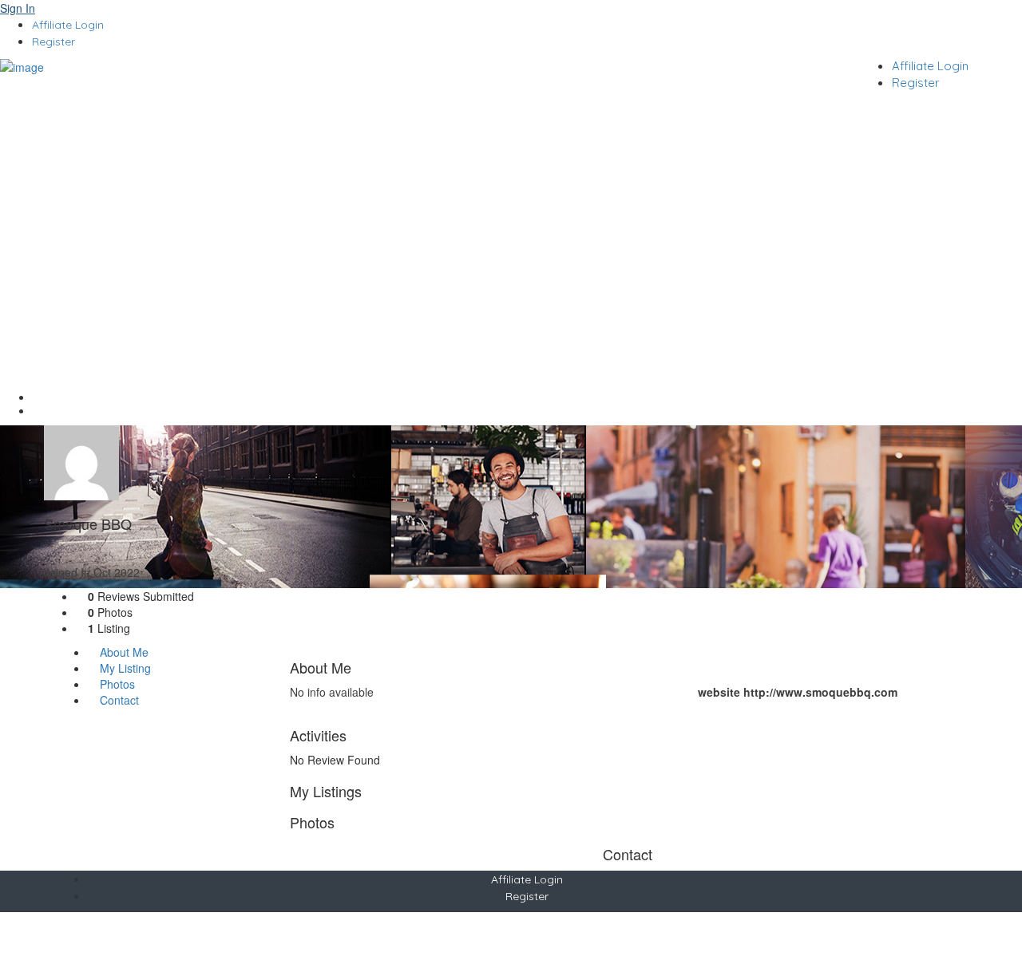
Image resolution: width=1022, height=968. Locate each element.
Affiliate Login (68, 25)
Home (527, 397)
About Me (123, 652)
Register (53, 41)
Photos (116, 684)
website (719, 692)
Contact (118, 700)
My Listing (124, 668)
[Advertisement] (511, 219)
